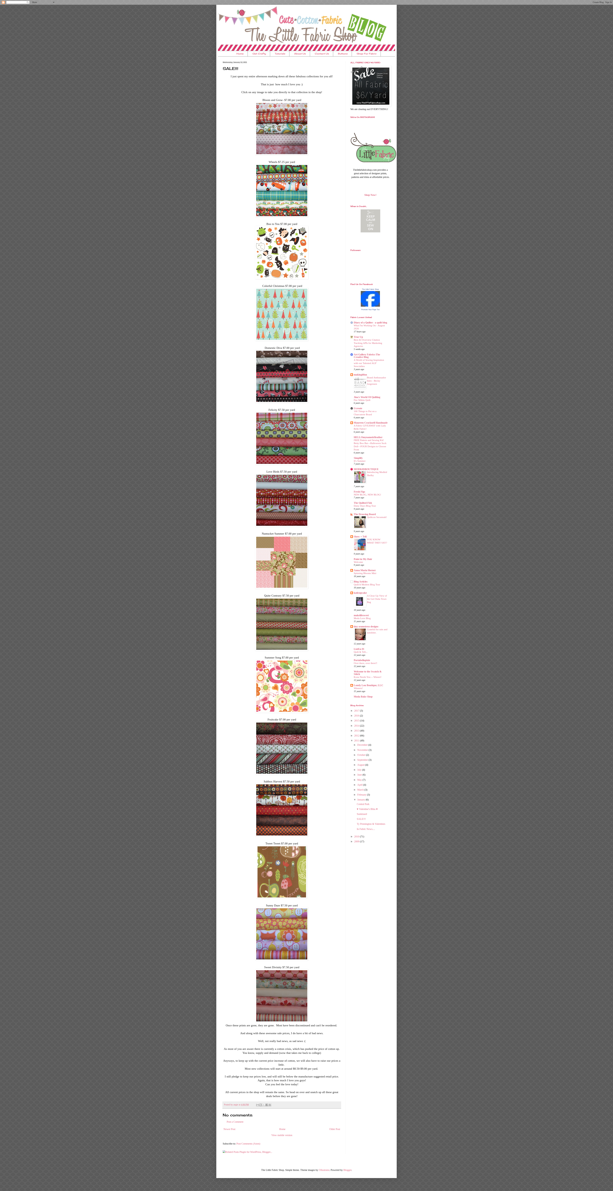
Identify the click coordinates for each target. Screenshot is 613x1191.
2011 (357, 740)
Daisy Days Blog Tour (365, 505)
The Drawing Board (365, 514)
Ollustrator (324, 1170)
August (361, 764)
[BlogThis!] (260, 1105)
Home (240, 53)
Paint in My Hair (363, 559)
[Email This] (257, 1105)
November (363, 750)
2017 (357, 710)
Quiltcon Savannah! (377, 517)
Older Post (334, 1129)
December (362, 744)
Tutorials (280, 53)
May (360, 779)
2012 (357, 735)
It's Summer (360, 461)
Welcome (358, 562)
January (361, 799)
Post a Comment (235, 1121)
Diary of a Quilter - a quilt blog (370, 322)
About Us (300, 53)
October (361, 755)
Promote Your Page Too (370, 309)
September (363, 759)
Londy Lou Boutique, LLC (368, 685)
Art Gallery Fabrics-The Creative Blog (367, 355)
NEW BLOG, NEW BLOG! (367, 494)
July (359, 769)
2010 (357, 836)
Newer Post (229, 1129)
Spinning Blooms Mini (365, 573)
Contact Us (322, 53)
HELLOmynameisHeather (368, 437)
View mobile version (281, 1135)
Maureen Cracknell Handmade (371, 422)
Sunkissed (362, 814)
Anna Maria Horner (365, 570)
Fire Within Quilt (362, 400)
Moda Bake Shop (363, 696)
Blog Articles (360, 581)
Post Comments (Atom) (248, 1143)
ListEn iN (359, 649)
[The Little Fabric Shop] (370, 305)
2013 (357, 730)
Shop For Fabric (367, 53)
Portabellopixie (362, 660)
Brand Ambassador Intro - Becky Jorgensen (376, 380)
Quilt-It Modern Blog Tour (367, 584)
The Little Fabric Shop (370, 289)
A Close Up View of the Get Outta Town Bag (377, 598)
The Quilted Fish (363, 503)
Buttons (343, 53)
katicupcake (360, 592)
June (360, 774)
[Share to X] (263, 1105)
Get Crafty (259, 53)
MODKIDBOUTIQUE (366, 469)
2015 (357, 720)
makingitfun (360, 374)
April (360, 784)
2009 (357, 841)
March (360, 789)
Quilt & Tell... (360, 652)
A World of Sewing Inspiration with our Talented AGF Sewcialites (369, 363)
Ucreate (358, 408)
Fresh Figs (359, 491)
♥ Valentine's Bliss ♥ (367, 809)
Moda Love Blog (362, 618)
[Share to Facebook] (266, 1105)
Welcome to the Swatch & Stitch (368, 672)
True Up (358, 337)
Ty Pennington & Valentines (371, 824)
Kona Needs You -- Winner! (367, 677)
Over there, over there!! (365, 663)
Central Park (363, 804)
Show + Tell (360, 536)
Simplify (358, 458)
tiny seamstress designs (366, 626)
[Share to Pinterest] (269, 1105)
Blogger (347, 1170)
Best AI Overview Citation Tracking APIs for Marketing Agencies (368, 343)
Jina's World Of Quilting (367, 397)
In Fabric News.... (366, 829)
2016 (357, 715)
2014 (357, 725)
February (362, 794)
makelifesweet (361, 615)
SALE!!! (361, 819)
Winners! (358, 688)
